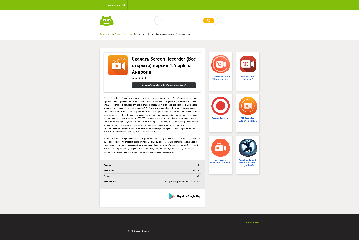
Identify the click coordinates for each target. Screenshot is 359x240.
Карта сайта (252, 222)
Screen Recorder (220, 118)
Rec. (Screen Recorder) (247, 78)
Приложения (113, 5)
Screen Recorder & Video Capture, (220, 78)
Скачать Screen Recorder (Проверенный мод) (164, 85)
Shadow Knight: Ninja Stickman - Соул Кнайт (248, 163)
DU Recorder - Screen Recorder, (248, 119)
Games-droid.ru (142, 231)
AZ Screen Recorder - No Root (220, 161)
